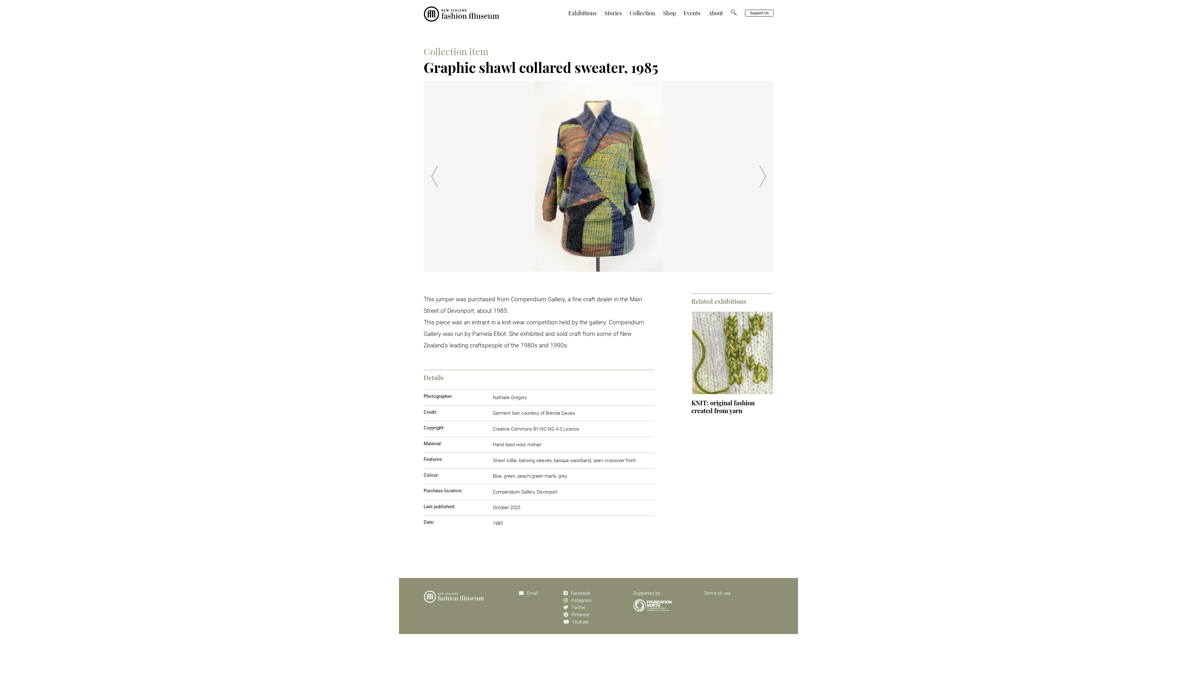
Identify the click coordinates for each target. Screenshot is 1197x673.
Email (532, 593)
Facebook (580, 593)
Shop (669, 13)
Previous (434, 176)
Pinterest (580, 615)
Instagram (581, 600)
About (715, 13)
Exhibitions (582, 13)
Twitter (578, 607)
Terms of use (717, 593)
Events (692, 13)
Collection (642, 13)
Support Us (759, 13)
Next (763, 176)
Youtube (580, 622)
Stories (613, 13)
